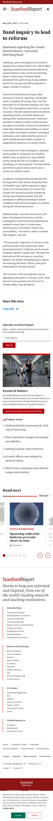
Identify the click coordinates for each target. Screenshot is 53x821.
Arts (8, 696)
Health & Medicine (14, 669)
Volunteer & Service (15, 731)
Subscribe (16, 756)
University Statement (15, 618)
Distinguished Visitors (15, 631)
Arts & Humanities (14, 654)
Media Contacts (30, 756)
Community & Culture (15, 708)
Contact (6, 756)
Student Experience (16, 720)
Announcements (27, 748)
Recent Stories (43, 748)
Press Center (45, 756)
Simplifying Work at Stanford (18, 615)
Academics (11, 725)
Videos (5, 744)
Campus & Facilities (15, 628)
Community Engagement (17, 692)
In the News (34, 744)
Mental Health (12, 728)
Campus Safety (13, 705)
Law (8, 672)
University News (14, 607)
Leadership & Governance (17, 637)
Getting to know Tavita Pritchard (24, 449)
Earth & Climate (13, 660)
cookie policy (8, 808)
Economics (11, 663)
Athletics (10, 699)
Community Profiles (19, 744)
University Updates (10, 748)
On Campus (12, 688)
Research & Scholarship (18, 646)
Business (10, 657)
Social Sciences (13, 679)
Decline (35, 815)
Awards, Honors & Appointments (20, 625)
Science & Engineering (22, 529)
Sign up (9, 345)
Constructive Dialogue (16, 612)
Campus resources (14, 702)
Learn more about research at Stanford (23, 411)
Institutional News (14, 634)
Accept (18, 815)
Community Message (15, 622)
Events (9, 711)
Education (11, 666)
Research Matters (14, 651)
